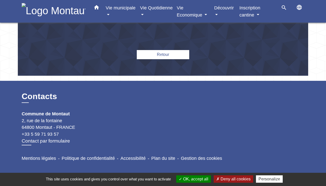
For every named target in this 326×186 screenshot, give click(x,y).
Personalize (269, 179)
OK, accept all (195, 179)
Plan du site (163, 158)
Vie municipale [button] (120, 7)
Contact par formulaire (46, 141)
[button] (96, 8)
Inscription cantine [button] (249, 11)
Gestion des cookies (201, 158)
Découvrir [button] (224, 7)
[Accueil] (53, 11)
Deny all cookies (235, 179)
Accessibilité (133, 158)
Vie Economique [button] (190, 11)
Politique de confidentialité (88, 158)
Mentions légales (39, 158)
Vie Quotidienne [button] (156, 7)
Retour (163, 54)
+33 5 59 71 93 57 (40, 134)
